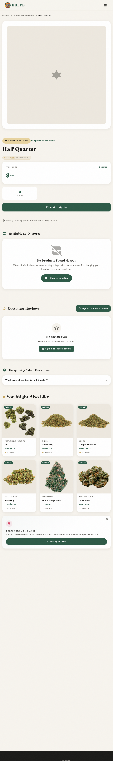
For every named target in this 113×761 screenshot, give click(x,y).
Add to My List (58, 207)
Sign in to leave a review (95, 308)
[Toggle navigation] (105, 5)
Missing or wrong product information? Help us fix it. (32, 220)
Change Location (59, 278)
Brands (5, 15)
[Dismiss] (107, 519)
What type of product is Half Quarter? (26, 380)
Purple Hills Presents (24, 15)
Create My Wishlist (56, 541)
